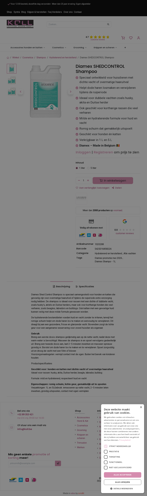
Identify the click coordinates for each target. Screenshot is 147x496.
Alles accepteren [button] (122, 475)
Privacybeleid (124, 440)
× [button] (141, 407)
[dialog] (122, 448)
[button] (122, 488)
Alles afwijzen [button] (122, 482)
